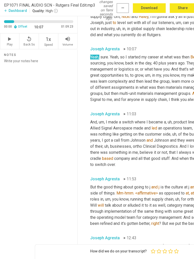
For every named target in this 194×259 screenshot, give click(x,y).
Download (149, 8)
